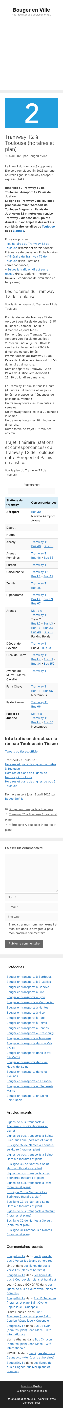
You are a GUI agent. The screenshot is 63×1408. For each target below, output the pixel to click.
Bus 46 (36, 546)
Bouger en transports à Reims (27, 1023)
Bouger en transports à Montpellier (30, 1002)
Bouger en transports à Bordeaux (29, 976)
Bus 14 (35, 628)
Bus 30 (36, 512)
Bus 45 (48, 576)
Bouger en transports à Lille (25, 992)
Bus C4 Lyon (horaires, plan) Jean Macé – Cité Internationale (29, 1330)
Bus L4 (36, 659)
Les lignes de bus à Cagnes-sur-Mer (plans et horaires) (29, 1367)
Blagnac (18, 230)
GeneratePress (31, 1402)
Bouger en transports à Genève (28, 987)
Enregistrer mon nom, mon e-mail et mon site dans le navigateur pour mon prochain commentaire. (33, 929)
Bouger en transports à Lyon (26, 997)
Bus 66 (48, 546)
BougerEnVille (14, 798)
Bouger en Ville (31, 10)
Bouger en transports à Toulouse (31, 809)
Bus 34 (47, 648)
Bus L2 (35, 576)
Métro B (36, 713)
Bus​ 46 (36, 632)
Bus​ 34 (48, 628)
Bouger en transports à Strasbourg (30, 1033)
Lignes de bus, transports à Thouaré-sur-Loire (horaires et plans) (27, 1126)
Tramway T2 (39, 572)
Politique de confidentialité (32, 1391)
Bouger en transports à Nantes (27, 1007)
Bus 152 (49, 663)
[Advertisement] (31, 56)
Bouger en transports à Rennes (28, 1028)
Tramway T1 (39, 542)
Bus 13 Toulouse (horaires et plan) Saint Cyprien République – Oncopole (31, 1303)
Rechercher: (32, 484)
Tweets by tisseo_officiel (21, 751)
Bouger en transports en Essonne (29, 1081)
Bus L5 (48, 659)
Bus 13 (35, 691)
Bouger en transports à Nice (26, 1012)
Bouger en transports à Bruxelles (29, 981)
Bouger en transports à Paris (26, 1017)
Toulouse (48, 226)
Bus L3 (48, 599)
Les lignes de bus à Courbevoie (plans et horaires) (31, 1289)
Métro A (36, 610)
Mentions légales (31, 1386)
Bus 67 (36, 603)
